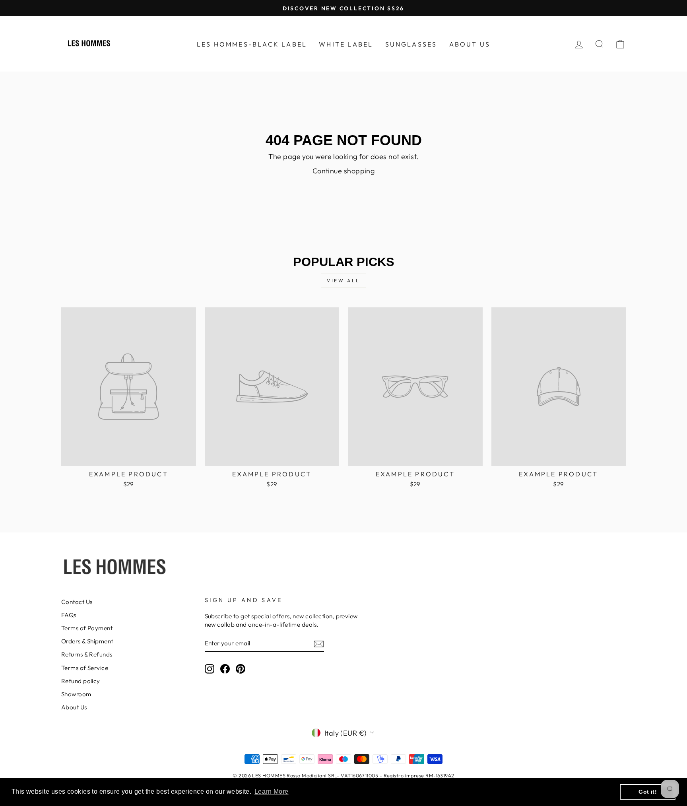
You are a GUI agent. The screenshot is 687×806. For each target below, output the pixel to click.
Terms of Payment (87, 628)
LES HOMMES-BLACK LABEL (252, 44)
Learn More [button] (271, 791)
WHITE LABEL (346, 44)
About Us (74, 707)
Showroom (76, 694)
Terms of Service (84, 668)
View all (343, 281)
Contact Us (77, 602)
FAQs (68, 615)
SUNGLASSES (411, 44)
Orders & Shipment (87, 641)
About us (470, 44)
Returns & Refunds (87, 654)
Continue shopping (343, 170)
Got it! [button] (647, 792)
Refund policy (80, 681)
